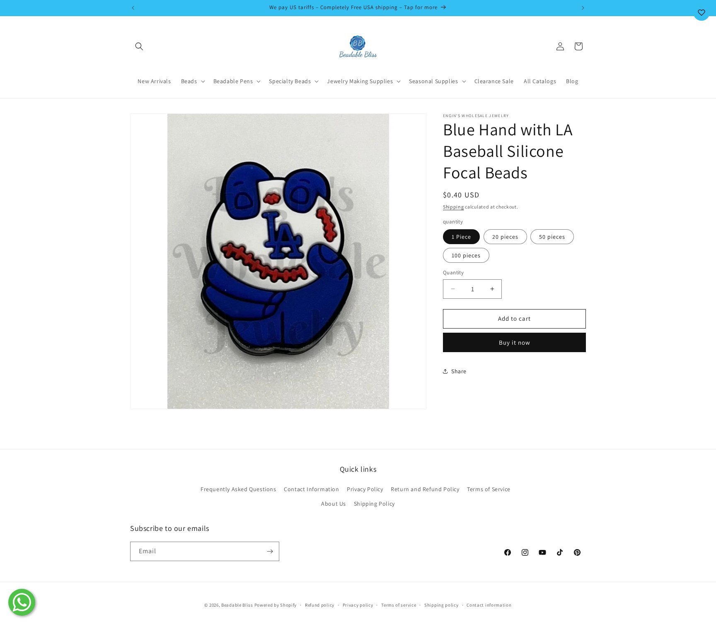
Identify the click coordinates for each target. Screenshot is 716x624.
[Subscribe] (270, 551)
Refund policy (319, 605)
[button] (139, 46)
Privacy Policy (365, 489)
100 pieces (466, 255)
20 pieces (505, 236)
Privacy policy (358, 605)
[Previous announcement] (133, 8)
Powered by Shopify (275, 605)
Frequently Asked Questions (238, 489)
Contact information (489, 605)
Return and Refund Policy (425, 489)
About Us (333, 503)
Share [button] (459, 370)
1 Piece (461, 236)
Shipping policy (441, 605)
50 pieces (552, 236)
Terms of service (398, 605)
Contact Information (311, 489)
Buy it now (514, 342)
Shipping (453, 207)
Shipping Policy (374, 503)
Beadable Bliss (237, 605)
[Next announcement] (583, 8)
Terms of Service (488, 489)
